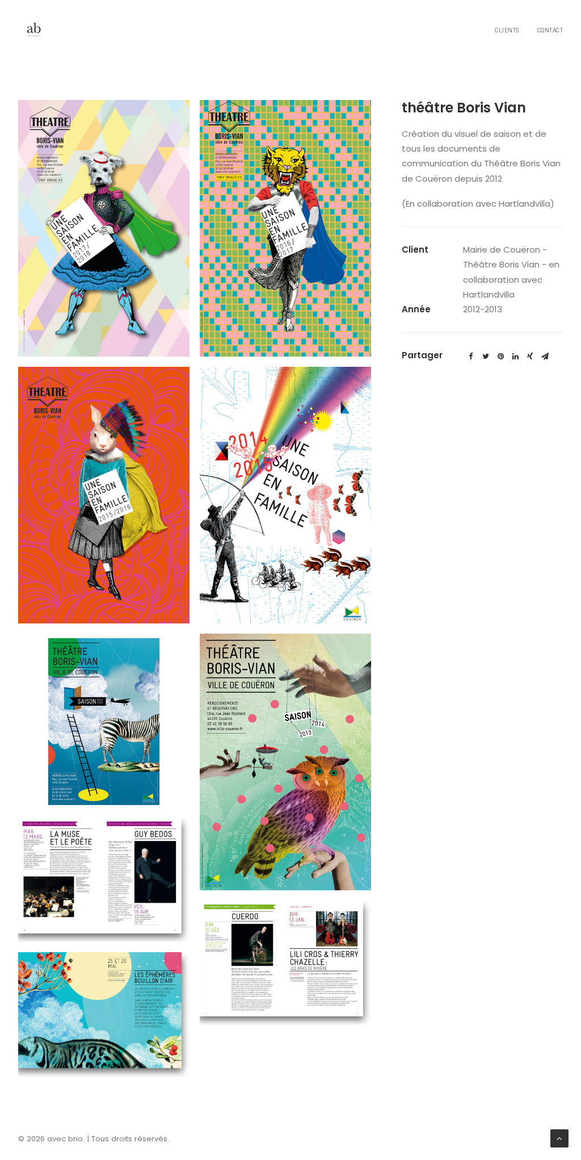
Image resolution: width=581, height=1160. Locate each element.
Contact (550, 30)
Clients (507, 30)
